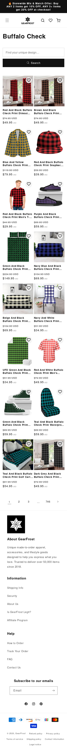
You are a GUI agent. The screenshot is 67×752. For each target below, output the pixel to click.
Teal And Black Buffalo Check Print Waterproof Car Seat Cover (49, 423)
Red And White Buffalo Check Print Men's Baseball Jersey (48, 371)
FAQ (10, 659)
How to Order (15, 643)
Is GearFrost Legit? (19, 612)
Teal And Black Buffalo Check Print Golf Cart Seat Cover (17, 475)
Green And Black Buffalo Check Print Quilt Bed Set (15, 267)
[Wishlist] (50, 20)
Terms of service (14, 739)
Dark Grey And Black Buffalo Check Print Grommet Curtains (47, 475)
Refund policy (36, 733)
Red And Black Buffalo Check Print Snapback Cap (48, 164)
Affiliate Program (17, 620)
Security (12, 596)
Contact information (54, 739)
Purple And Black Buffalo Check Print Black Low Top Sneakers (46, 215)
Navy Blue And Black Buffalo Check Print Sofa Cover (47, 267)
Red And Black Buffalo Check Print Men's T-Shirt (17, 215)
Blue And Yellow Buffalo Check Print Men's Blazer (15, 164)
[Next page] (58, 502)
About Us (12, 604)
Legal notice (35, 744)
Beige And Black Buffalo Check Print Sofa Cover (15, 319)
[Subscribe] (53, 690)
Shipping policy (34, 739)
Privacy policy (53, 733)
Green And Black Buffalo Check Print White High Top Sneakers (15, 423)
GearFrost (20, 733)
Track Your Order (17, 651)
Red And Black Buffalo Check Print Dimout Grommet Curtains (17, 111)
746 (48, 501)
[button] (7, 20)
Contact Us (14, 667)
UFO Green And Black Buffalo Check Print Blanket (17, 371)
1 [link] (9, 502)
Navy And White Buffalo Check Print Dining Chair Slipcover (48, 319)
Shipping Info (15, 588)
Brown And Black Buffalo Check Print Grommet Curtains (46, 111)
